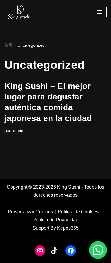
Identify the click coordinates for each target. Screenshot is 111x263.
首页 (8, 45)
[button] (98, 250)
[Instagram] (40, 250)
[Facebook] (70, 250)
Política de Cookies (78, 211)
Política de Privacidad (55, 219)
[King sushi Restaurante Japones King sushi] (19, 11)
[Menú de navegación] (100, 12)
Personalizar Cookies (30, 211)
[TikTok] (54, 250)
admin (17, 130)
